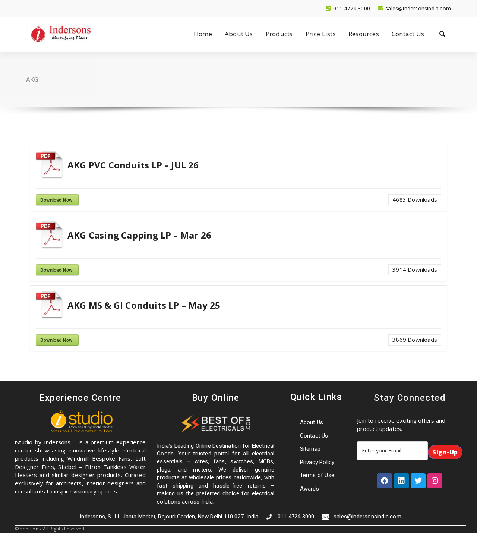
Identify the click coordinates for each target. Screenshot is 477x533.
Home (203, 33)
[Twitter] (418, 480)
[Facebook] (384, 480)
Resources (363, 33)
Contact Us (408, 33)
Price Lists (321, 33)
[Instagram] (434, 480)
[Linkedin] (401, 480)
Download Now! (57, 199)
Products (279, 33)
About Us (239, 33)
